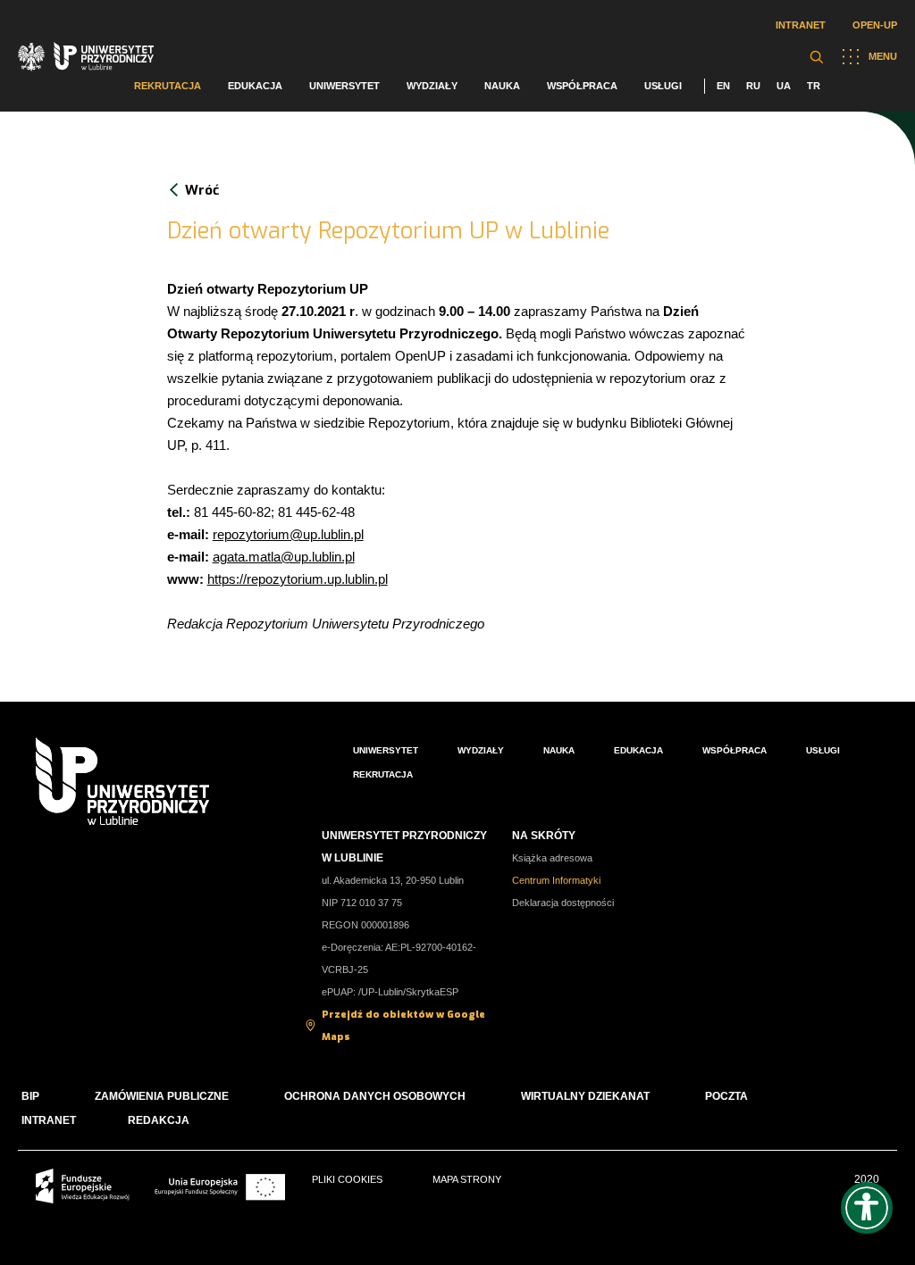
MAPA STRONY (466, 1179)
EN (723, 85)
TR (813, 85)
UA (783, 85)
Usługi (663, 85)
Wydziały (432, 85)
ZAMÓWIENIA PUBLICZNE (162, 1096)
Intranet (801, 25)
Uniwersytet (344, 85)
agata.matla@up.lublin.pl (284, 556)
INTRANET (48, 1120)
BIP (30, 1096)
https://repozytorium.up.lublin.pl (297, 579)
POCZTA (726, 1096)
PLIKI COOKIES (347, 1179)
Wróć (202, 190)
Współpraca (582, 85)
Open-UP (874, 25)
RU (753, 85)
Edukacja (255, 85)
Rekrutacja (167, 85)
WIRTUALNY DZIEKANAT (585, 1096)
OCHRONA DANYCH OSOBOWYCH (375, 1096)
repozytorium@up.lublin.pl (288, 534)
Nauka (502, 85)
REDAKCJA (158, 1120)
